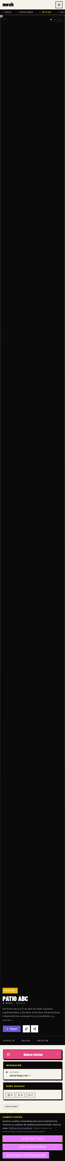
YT (32, 1095)
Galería (25, 1040)
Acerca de (9, 1040)
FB (22, 1095)
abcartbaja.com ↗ (20, 1075)
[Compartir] (34, 1028)
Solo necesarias (32, 1147)
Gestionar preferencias (26, 1155)
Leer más (7, 1020)
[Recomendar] (26, 1028)
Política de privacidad (20, 1128)
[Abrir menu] (59, 4)
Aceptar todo (32, 1138)
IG (11, 1095)
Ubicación (43, 1040)
